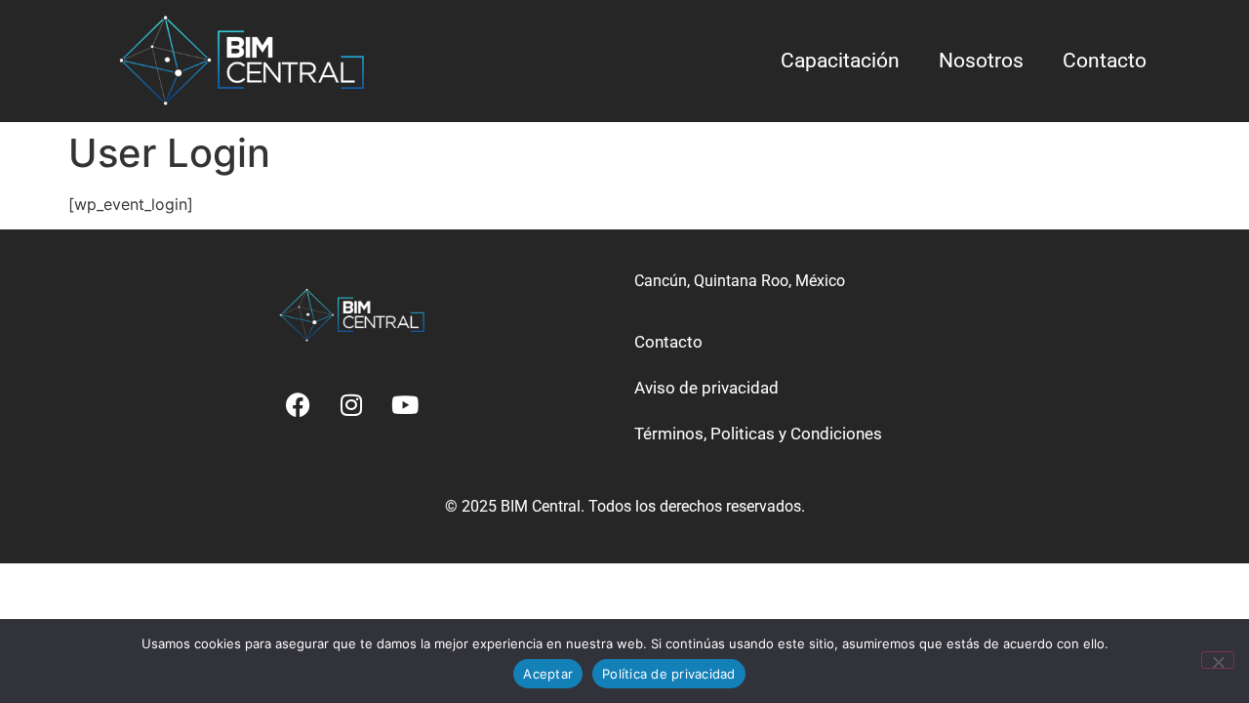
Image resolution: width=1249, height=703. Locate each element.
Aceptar (548, 674)
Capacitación (840, 60)
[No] (1217, 660)
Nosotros (981, 60)
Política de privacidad (669, 674)
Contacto (1105, 60)
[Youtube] (405, 405)
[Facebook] (297, 405)
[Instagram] (351, 405)
